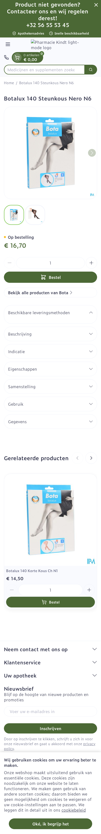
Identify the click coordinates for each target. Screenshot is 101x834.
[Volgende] (92, 153)
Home (9, 82)
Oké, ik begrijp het (50, 824)
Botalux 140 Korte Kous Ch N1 (32, 570)
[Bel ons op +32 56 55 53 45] (6, 57)
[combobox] (44, 69)
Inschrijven (50, 728)
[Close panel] (96, 5)
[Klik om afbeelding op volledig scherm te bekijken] (50, 153)
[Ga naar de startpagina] (55, 44)
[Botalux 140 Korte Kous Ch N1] (50, 520)
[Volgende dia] (91, 458)
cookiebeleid (74, 810)
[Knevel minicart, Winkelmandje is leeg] (17, 57)
